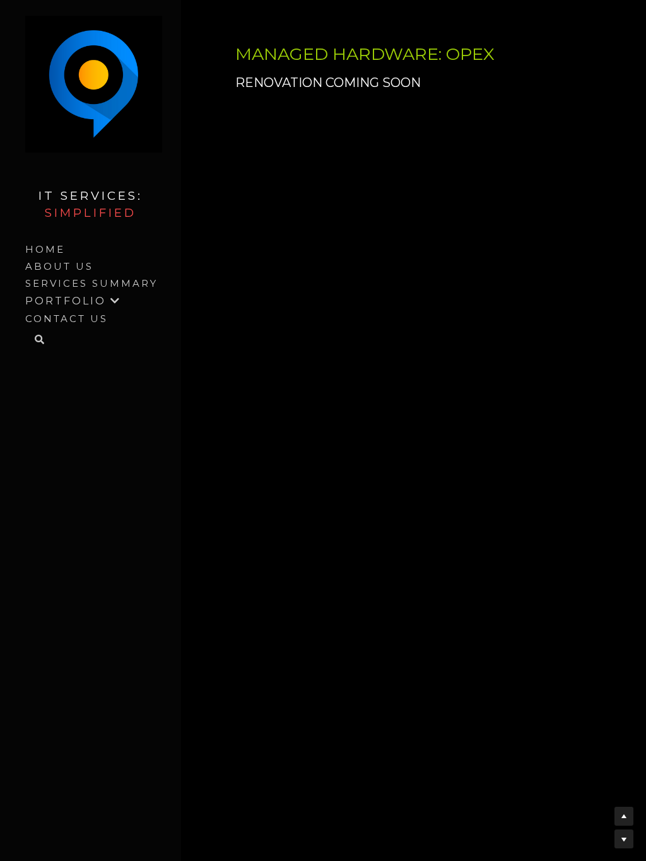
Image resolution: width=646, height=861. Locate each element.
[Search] (35, 340)
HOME (45, 249)
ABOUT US (59, 266)
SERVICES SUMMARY (91, 283)
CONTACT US (66, 319)
